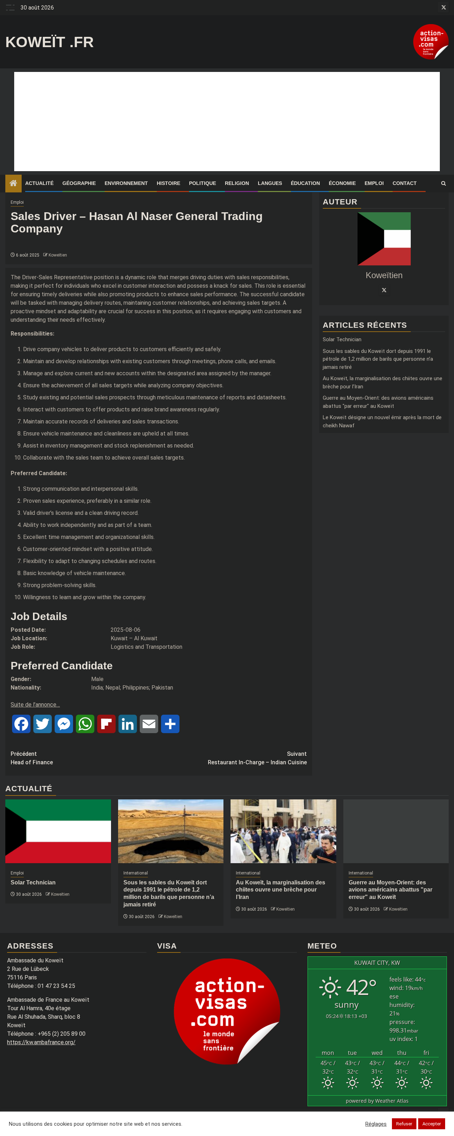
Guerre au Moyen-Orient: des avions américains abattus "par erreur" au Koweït (390, 889)
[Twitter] (384, 290)
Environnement (126, 183)
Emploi (374, 183)
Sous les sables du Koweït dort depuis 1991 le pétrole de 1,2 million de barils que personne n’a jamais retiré (378, 359)
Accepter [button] (431, 1123)
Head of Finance (32, 758)
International (135, 873)
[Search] (443, 183)
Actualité (39, 183)
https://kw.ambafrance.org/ (41, 1042)
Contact (405, 183)
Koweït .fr (49, 42)
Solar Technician (342, 340)
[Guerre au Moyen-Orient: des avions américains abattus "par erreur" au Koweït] (396, 831)
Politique (202, 183)
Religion (237, 183)
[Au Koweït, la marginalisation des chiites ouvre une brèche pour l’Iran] (283, 831)
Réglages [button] (376, 1124)
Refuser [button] (404, 1123)
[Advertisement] (227, 121)
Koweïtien (58, 255)
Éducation (305, 183)
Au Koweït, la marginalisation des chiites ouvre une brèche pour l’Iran (280, 889)
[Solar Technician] (58, 831)
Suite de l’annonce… (35, 704)
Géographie (79, 183)
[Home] (13, 184)
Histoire (168, 183)
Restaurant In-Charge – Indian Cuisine (257, 758)
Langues (270, 183)
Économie (342, 183)
